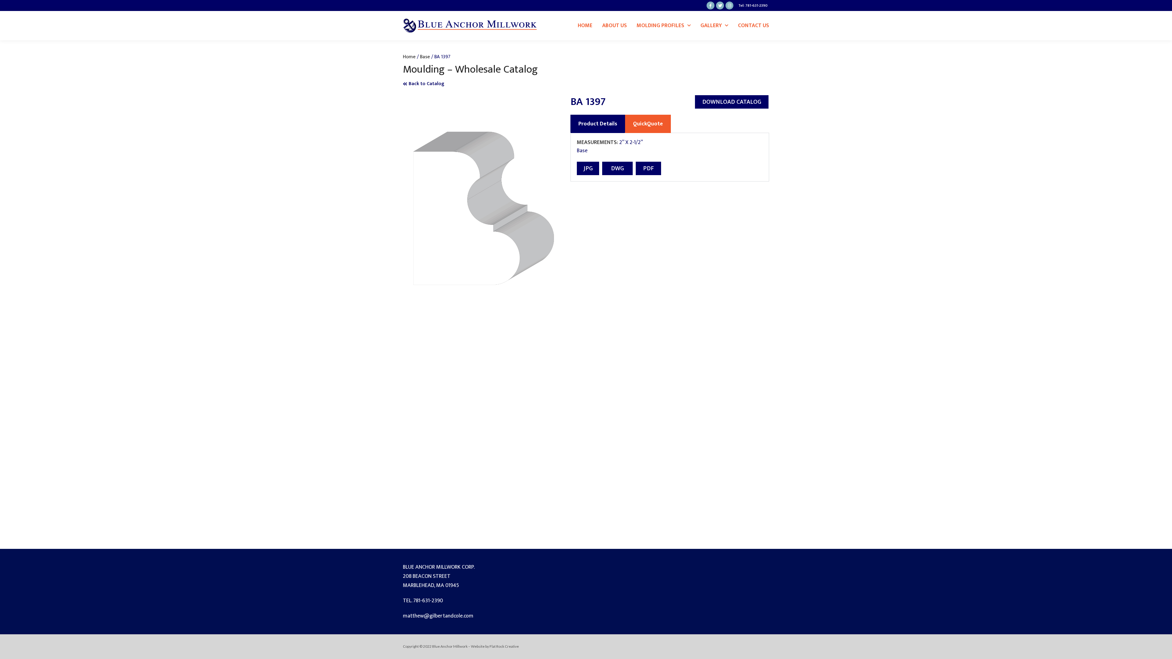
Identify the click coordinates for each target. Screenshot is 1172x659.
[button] (732, 102)
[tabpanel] (669, 157)
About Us (614, 25)
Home (585, 25)
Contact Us (753, 25)
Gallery (711, 25)
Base (425, 56)
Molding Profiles (660, 25)
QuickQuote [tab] (648, 123)
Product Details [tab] (597, 123)
